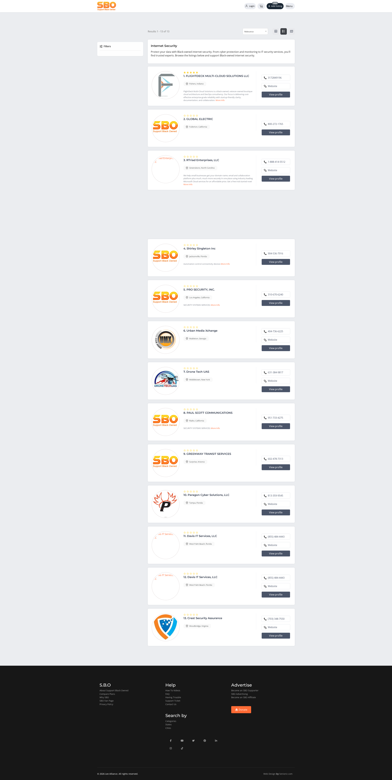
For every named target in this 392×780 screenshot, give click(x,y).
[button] (275, 6)
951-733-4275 (275, 417)
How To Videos (172, 690)
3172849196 (274, 77)
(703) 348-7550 (276, 618)
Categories (170, 721)
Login (252, 6)
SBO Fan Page (107, 700)
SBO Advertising (239, 693)
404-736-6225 (275, 331)
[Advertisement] (221, 215)
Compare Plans (107, 693)
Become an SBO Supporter (244, 690)
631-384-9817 (275, 372)
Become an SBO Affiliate (243, 697)
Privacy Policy (106, 704)
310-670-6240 (275, 294)
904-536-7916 (275, 253)
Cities (168, 728)
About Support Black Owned (114, 690)
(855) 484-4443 (276, 536)
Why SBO (104, 697)
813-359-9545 (275, 495)
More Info (220, 100)
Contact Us (170, 704)
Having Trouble (173, 697)
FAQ (167, 693)
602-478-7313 (275, 458)
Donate (242, 709)
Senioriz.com (285, 773)
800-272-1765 (275, 124)
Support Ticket (172, 700)
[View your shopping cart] (261, 6)
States (168, 724)
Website (272, 86)
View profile (276, 94)
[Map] (291, 31)
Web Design (269, 773)
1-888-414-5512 (276, 162)
